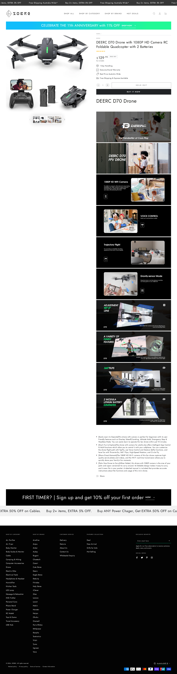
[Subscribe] (170, 540)
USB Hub (9, 625)
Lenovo (35, 598)
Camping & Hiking (13, 559)
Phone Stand (11, 605)
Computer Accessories (15, 563)
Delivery (63, 540)
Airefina (36, 540)
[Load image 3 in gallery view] (51, 119)
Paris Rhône (38, 625)
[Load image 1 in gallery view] (36, 119)
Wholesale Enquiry (67, 555)
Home (98, 34)
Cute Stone (37, 567)
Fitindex (36, 582)
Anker (35, 548)
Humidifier (10, 582)
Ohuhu (35, 617)
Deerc (98, 38)
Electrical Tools (12, 574)
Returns (63, 544)
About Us (63, 548)
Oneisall (36, 621)
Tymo (35, 644)
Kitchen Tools (11, 586)
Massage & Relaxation (15, 594)
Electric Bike (11, 571)
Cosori (35, 563)
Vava (35, 652)
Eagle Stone (37, 574)
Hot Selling (91, 551)
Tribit (35, 640)
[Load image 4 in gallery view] (58, 119)
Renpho (36, 632)
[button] (154, 13)
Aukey (35, 551)
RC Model (10, 613)
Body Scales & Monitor (15, 551)
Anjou (35, 544)
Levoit (35, 601)
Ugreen (36, 648)
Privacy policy (23, 667)
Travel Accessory (12, 621)
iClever (36, 590)
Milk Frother (11, 598)
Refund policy (12, 667)
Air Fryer (9, 544)
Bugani (36, 555)
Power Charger (12, 609)
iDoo (35, 594)
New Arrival (92, 544)
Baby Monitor (11, 548)
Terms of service (35, 667)
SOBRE (14, 663)
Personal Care (11, 601)
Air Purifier (10, 540)
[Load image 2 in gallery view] (43, 119)
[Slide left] (29, 119)
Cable (8, 555)
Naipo (35, 613)
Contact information (49, 667)
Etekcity (36, 578)
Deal (88, 540)
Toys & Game (11, 617)
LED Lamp (10, 590)
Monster (36, 609)
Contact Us (64, 551)
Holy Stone (37, 586)
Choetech (36, 559)
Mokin (35, 605)
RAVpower (37, 628)
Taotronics (37, 636)
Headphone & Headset (15, 578)
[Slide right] (64, 119)
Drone (8, 567)
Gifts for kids (92, 548)
